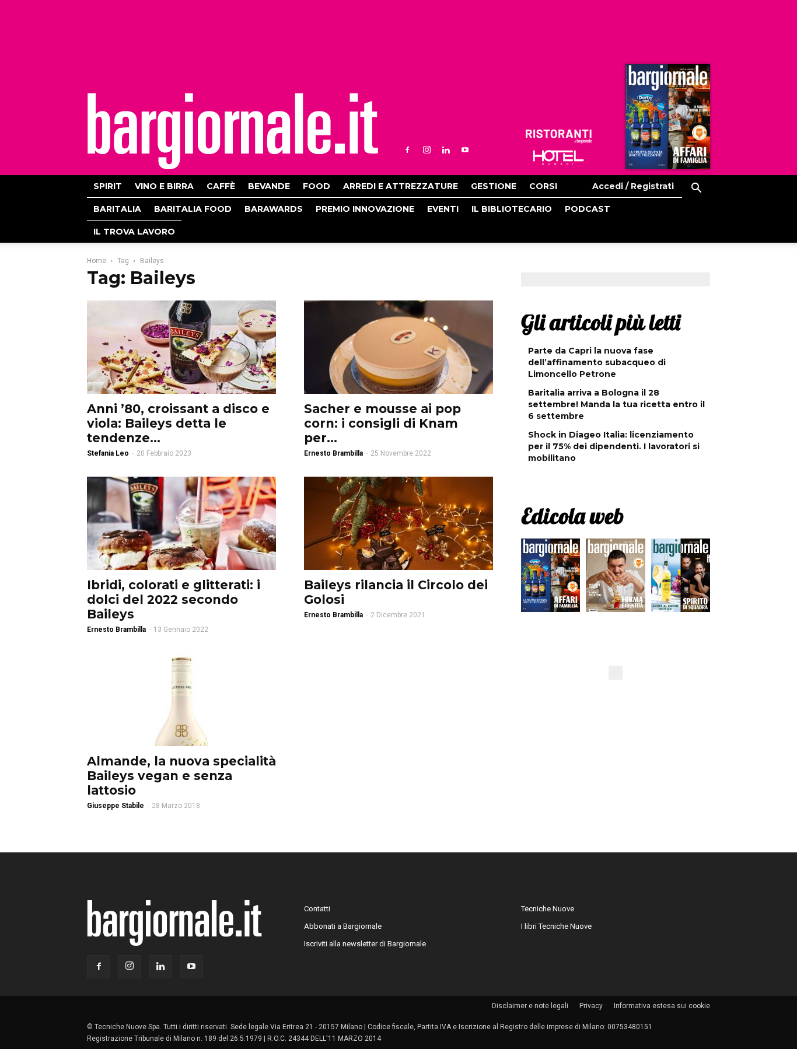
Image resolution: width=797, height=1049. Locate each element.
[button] (696, 189)
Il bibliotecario (511, 209)
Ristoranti (558, 137)
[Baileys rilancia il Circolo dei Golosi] (398, 523)
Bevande (269, 186)
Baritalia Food (193, 209)
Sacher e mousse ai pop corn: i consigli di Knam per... (382, 423)
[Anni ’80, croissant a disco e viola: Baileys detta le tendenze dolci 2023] (181, 347)
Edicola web (572, 515)
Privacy (591, 1006)
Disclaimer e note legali (530, 1006)
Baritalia (117, 209)
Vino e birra (164, 186)
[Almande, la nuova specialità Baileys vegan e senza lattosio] (181, 699)
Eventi (443, 209)
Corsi (543, 186)
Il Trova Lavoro (134, 231)
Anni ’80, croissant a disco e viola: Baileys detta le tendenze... (178, 423)
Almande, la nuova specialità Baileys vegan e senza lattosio (181, 776)
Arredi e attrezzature (400, 186)
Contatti (317, 908)
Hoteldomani (558, 157)
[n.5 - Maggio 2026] (680, 578)
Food (316, 186)
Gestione (493, 186)
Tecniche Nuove (547, 908)
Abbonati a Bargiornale (343, 926)
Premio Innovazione (365, 209)
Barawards (273, 209)
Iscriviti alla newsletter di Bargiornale (365, 943)
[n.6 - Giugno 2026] (615, 578)
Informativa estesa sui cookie (662, 1006)
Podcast (587, 209)
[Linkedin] (446, 150)
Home (96, 261)
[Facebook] (407, 150)
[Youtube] (465, 150)
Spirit (107, 186)
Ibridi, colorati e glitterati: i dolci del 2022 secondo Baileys (173, 599)
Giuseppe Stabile (115, 806)
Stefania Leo (108, 453)
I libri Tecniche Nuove (556, 926)
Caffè (221, 186)
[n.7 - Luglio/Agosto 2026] (666, 119)
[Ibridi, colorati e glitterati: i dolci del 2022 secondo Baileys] (181, 523)
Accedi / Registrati (633, 186)
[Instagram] (426, 150)
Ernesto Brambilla (333, 453)
